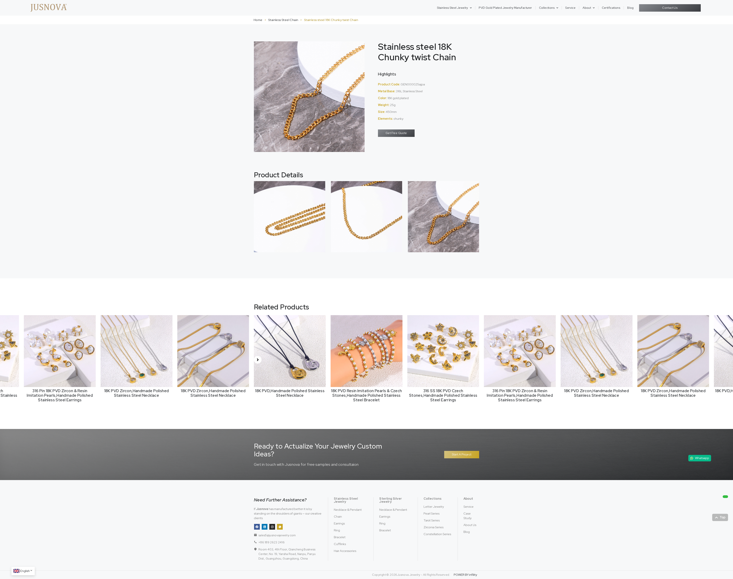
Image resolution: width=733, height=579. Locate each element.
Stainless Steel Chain (283, 20)
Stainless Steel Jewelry (452, 8)
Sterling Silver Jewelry (390, 500)
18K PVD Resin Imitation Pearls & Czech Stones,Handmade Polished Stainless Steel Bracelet (289, 395)
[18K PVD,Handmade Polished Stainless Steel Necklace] (213, 351)
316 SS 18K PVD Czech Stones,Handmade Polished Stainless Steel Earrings (366, 395)
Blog (630, 8)
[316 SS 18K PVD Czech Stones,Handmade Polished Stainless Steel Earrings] (367, 351)
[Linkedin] (264, 527)
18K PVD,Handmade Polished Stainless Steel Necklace (213, 393)
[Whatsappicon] (280, 527)
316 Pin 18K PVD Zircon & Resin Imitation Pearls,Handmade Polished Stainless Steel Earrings (443, 395)
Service (570, 8)
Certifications (611, 8)
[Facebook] (257, 527)
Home (258, 20)
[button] (258, 360)
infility (473, 575)
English (25, 571)
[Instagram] (272, 527)
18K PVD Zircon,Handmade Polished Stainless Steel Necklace (59, 393)
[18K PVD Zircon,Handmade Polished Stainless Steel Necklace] (60, 351)
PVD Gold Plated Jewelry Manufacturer (505, 8)
